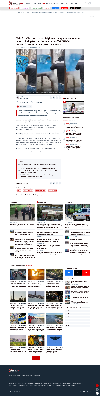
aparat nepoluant (52, 190)
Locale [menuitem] (57, 3)
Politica (68, 130)
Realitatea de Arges (42, 385)
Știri (23, 12)
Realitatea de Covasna (57, 383)
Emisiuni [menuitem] (34, 3)
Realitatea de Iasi (50, 385)
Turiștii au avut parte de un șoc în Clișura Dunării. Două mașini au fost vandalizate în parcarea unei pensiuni (54, 308)
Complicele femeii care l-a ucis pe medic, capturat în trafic (80, 233)
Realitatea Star (20, 383)
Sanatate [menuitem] (62, 3)
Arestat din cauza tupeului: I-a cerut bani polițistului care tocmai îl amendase (36, 351)
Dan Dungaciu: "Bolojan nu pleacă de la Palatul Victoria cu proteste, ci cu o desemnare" (74, 133)
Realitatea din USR (47, 383)
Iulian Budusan (22, 281)
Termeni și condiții (16, 375)
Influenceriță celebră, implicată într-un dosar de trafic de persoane (24, 234)
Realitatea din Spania (70, 385)
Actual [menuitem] (43, 3)
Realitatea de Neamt (38, 383)
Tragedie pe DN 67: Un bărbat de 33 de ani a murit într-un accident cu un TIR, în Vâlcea (36, 330)
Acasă (19, 12)
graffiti (19, 190)
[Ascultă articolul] (97, 385)
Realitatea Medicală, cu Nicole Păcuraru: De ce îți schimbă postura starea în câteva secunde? (72, 118)
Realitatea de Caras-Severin (78, 383)
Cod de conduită (37, 375)
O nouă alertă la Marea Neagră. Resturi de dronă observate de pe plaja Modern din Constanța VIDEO (39, 171)
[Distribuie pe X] (60, 97)
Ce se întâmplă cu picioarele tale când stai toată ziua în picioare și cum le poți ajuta (49, 253)
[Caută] (85, 3)
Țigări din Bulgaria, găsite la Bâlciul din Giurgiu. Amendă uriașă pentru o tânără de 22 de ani (74, 148)
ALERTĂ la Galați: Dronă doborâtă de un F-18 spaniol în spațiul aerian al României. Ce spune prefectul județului (40, 175)
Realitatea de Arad (33, 385)
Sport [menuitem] (76, 3)
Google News (43, 195)
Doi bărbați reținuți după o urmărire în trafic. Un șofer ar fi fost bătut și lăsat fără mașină (77, 226)
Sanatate (65, 120)
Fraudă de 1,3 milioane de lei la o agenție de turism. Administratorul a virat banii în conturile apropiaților (18, 331)
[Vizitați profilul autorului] (17, 97)
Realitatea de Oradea (67, 383)
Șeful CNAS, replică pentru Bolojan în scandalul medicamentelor (47, 233)
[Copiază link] (51, 97)
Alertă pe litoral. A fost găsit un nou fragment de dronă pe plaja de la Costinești (36, 307)
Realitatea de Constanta (23, 385)
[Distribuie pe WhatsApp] (57, 97)
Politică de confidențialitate (27, 375)
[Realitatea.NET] (16, 3)
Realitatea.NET (24, 98)
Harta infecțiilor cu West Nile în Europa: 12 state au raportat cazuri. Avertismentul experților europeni (49, 246)
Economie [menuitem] (53, 3)
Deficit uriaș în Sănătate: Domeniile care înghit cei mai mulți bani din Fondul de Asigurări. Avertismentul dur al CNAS (49, 239)
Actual (28, 12)
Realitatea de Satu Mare (60, 385)
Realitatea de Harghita (13, 385)
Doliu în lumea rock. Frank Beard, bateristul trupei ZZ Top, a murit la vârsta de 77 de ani (25, 257)
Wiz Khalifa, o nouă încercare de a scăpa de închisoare (80, 238)
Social (67, 123)
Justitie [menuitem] (48, 3)
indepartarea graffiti (40, 190)
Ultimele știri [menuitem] (28, 3)
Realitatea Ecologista (29, 383)
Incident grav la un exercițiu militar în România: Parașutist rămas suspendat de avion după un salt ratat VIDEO (54, 353)
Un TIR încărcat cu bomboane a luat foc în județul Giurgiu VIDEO (38, 168)
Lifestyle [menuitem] (71, 3)
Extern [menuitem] (67, 3)
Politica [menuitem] (39, 3)
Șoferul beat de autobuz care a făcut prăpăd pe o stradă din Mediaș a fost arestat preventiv (79, 245)
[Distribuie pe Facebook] (54, 97)
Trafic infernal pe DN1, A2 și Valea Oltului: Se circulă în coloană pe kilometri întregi (38, 165)
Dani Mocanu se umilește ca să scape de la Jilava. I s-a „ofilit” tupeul (24, 250)
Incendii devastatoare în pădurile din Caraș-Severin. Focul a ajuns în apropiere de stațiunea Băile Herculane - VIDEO (75, 127)
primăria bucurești (28, 190)
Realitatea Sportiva (12, 383)
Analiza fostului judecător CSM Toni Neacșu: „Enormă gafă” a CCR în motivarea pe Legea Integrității (80, 252)
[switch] (89, 3)
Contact (10, 375)
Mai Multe (36, 358)
